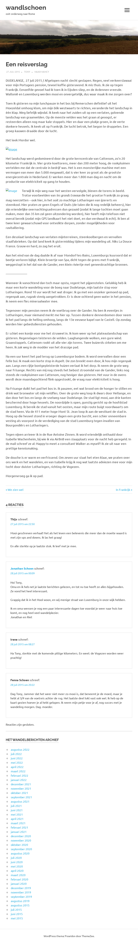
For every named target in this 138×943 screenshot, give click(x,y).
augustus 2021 (20, 801)
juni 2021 (17, 810)
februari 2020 (19, 879)
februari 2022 (19, 775)
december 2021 (21, 784)
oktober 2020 (19, 844)
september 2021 (21, 797)
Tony (27, 71)
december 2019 (21, 888)
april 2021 (17, 818)
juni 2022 (17, 758)
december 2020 (21, 836)
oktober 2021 (19, 792)
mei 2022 (17, 762)
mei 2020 (17, 866)
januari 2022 (19, 780)
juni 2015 (17, 914)
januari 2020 (19, 883)
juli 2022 (16, 754)
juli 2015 (16, 909)
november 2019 (21, 892)
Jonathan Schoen (21, 568)
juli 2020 (16, 857)
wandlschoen (26, 7)
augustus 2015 (20, 905)
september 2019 (21, 896)
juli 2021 (16, 805)
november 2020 (21, 840)
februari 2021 (19, 827)
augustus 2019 (20, 901)
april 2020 (17, 870)
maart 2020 (18, 875)
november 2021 (21, 788)
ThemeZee (88, 936)
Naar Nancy (41, 71)
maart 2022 (18, 771)
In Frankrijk (123, 489)
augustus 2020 (20, 853)
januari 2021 (19, 831)
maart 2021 (18, 823)
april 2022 (17, 767)
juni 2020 (17, 862)
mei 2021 (17, 814)
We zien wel (15, 489)
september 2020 (21, 849)
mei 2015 (17, 918)
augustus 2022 (20, 749)
